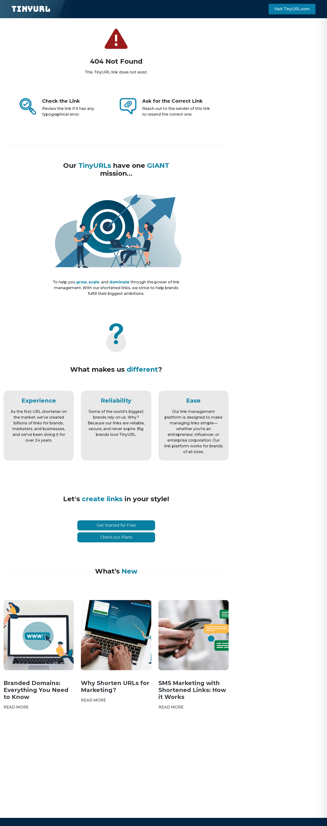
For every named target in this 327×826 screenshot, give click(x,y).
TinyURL (31, 9)
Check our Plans (116, 537)
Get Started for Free (116, 525)
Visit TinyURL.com (292, 9)
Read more (16, 707)
